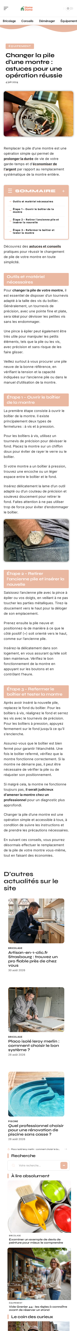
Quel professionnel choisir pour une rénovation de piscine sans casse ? (36, 1130)
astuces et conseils (45, 246)
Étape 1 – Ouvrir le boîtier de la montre (33, 210)
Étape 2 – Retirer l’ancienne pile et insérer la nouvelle (36, 221)
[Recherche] (60, 8)
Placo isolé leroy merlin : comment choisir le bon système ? (33, 1045)
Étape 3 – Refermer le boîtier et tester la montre (34, 231)
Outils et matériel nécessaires (33, 201)
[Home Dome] (27, 8)
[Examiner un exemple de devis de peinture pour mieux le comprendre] (39, 1212)
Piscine (13, 1121)
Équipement (20, 46)
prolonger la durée (18, 159)
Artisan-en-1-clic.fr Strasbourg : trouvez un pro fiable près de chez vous (33, 959)
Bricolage (15, 948)
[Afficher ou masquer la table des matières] (60, 191)
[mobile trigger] (7, 8)
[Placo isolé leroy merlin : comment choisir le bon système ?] (36, 1009)
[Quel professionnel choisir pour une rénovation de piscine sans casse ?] (36, 1094)
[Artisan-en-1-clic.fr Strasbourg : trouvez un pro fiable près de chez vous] (36, 920)
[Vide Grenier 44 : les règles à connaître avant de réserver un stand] (39, 1279)
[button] (65, 1149)
